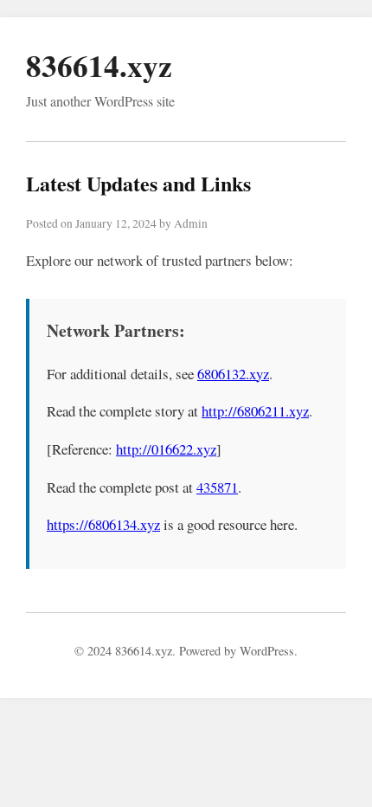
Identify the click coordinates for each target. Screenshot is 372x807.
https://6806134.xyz (103, 524)
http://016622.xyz (166, 449)
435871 (217, 487)
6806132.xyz (233, 374)
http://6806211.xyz (255, 411)
